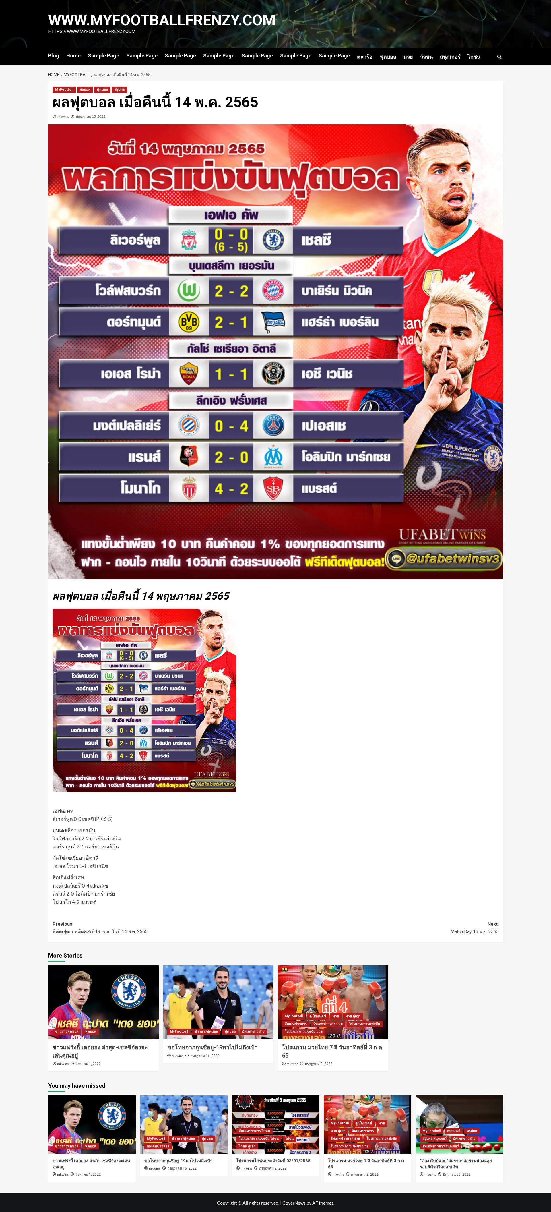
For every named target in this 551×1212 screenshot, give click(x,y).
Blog (53, 56)
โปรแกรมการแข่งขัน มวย (304, 1031)
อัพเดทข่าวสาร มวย (328, 1024)
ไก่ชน (474, 57)
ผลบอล (85, 90)
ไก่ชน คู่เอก (247, 1146)
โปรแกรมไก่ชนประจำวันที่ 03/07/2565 (273, 1160)
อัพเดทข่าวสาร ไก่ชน (254, 1131)
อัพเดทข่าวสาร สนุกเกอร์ (440, 1146)
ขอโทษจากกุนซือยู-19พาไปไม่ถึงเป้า (212, 1047)
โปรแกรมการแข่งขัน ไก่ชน (259, 1138)
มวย (408, 57)
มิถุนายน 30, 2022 (456, 1174)
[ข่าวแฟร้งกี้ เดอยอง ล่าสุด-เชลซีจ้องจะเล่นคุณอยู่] (103, 1002)
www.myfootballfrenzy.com (162, 20)
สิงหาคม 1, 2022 (88, 1064)
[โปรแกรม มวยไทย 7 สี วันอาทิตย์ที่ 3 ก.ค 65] (333, 1002)
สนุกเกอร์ (450, 57)
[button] (499, 57)
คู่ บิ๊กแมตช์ (317, 1016)
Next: (475, 927)
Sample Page (103, 56)
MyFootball (64, 90)
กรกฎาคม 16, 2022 (205, 1056)
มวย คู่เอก (353, 1016)
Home (73, 56)
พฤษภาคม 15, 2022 (90, 116)
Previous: (100, 927)
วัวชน (426, 57)
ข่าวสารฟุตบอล (66, 1031)
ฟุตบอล (388, 57)
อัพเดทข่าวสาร (253, 1031)
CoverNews (294, 1202)
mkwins (63, 116)
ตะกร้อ (364, 57)
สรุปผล (120, 90)
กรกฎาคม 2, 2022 (318, 1064)
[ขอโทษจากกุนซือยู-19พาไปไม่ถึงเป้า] (218, 1002)
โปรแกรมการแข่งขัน (364, 1024)
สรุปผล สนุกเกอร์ (434, 1138)
